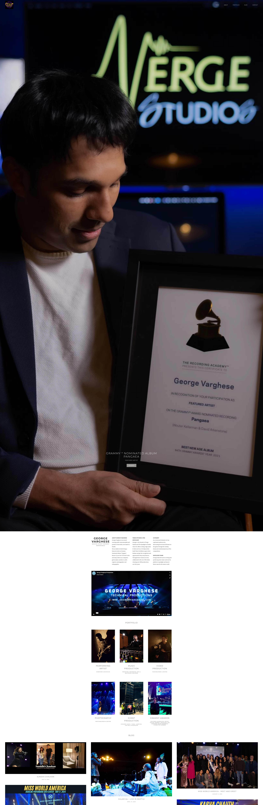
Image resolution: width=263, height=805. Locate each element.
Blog (246, 4)
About (226, 4)
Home (217, 4)
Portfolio (236, 4)
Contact (255, 4)
